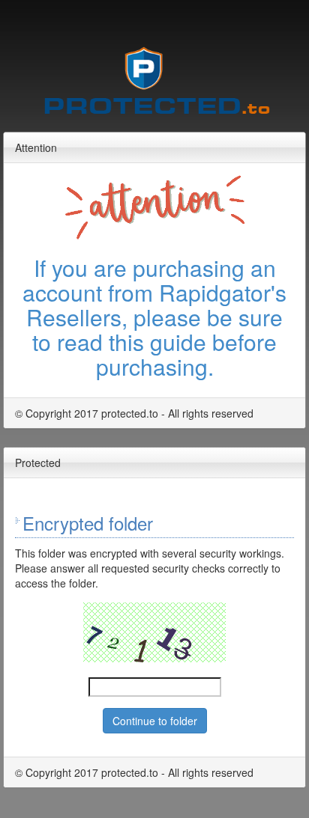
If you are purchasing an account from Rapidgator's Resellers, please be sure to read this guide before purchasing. (154, 316)
